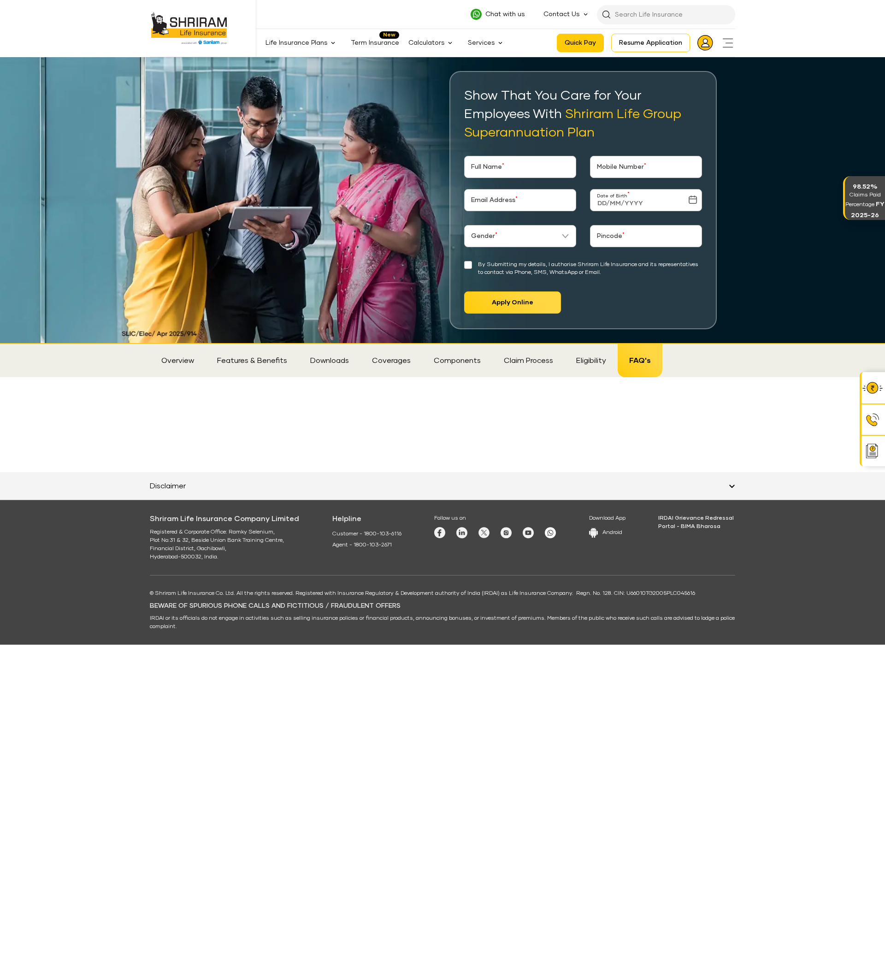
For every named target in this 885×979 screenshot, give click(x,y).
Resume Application (650, 43)
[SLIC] (195, 28)
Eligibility (591, 360)
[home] (162, 66)
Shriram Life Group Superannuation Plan (299, 66)
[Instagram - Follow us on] (506, 860)
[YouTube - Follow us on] (528, 860)
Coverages (391, 360)
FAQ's (640, 360)
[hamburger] (727, 43)
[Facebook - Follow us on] (439, 859)
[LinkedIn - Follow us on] (461, 860)
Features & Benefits (252, 360)
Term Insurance (375, 43)
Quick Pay (580, 43)
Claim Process (528, 360)
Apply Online (512, 302)
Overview (177, 360)
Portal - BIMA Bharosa (689, 853)
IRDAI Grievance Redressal (696, 845)
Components (457, 360)
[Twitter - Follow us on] (484, 859)
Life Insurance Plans (205, 66)
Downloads (329, 360)
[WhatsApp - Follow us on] (550, 860)
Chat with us (505, 14)
